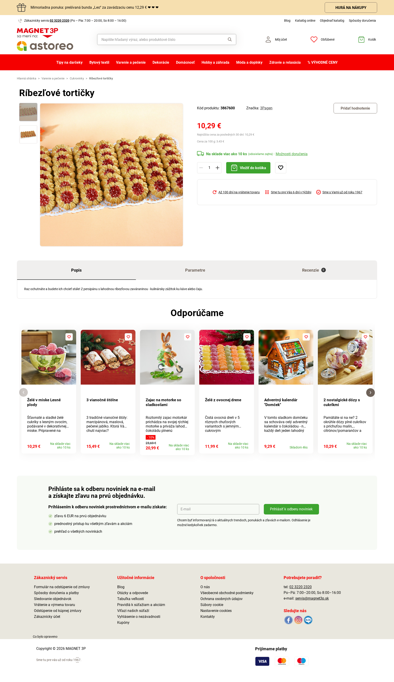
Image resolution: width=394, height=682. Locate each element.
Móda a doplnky (249, 62)
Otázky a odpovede (132, 593)
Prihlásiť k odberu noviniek (291, 509)
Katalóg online (305, 20)
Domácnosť (185, 62)
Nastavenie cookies (216, 611)
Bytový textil (99, 62)
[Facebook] (288, 620)
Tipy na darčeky (69, 62)
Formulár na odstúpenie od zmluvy (62, 587)
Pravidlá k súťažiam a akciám (141, 605)
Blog (287, 20)
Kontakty (207, 616)
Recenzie (313, 270)
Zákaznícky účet (47, 616)
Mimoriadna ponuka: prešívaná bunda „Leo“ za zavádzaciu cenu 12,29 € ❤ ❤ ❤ (94, 7)
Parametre (195, 270)
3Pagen (266, 108)
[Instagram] (298, 620)
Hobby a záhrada (215, 62)
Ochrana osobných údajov (221, 599)
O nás (205, 587)
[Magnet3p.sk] (45, 39)
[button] (23, 392)
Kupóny (123, 622)
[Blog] (307, 620)
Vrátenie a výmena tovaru (54, 605)
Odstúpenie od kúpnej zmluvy (57, 611)
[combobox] (156, 39)
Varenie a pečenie (131, 62)
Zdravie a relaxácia (285, 62)
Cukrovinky (77, 78)
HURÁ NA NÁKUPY (350, 7)
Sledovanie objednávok (52, 599)
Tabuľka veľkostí (130, 599)
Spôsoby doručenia (362, 20)
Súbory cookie (211, 605)
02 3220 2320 (59, 20)
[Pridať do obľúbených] (280, 167)
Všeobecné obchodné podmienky (227, 593)
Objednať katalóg (332, 20)
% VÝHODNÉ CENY (323, 62)
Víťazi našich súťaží (133, 611)
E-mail (186, 509)
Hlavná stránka (26, 78)
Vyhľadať (225, 39)
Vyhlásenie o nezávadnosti (138, 616)
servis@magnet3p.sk (312, 598)
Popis (76, 270)
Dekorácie (161, 62)
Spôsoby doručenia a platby (56, 593)
